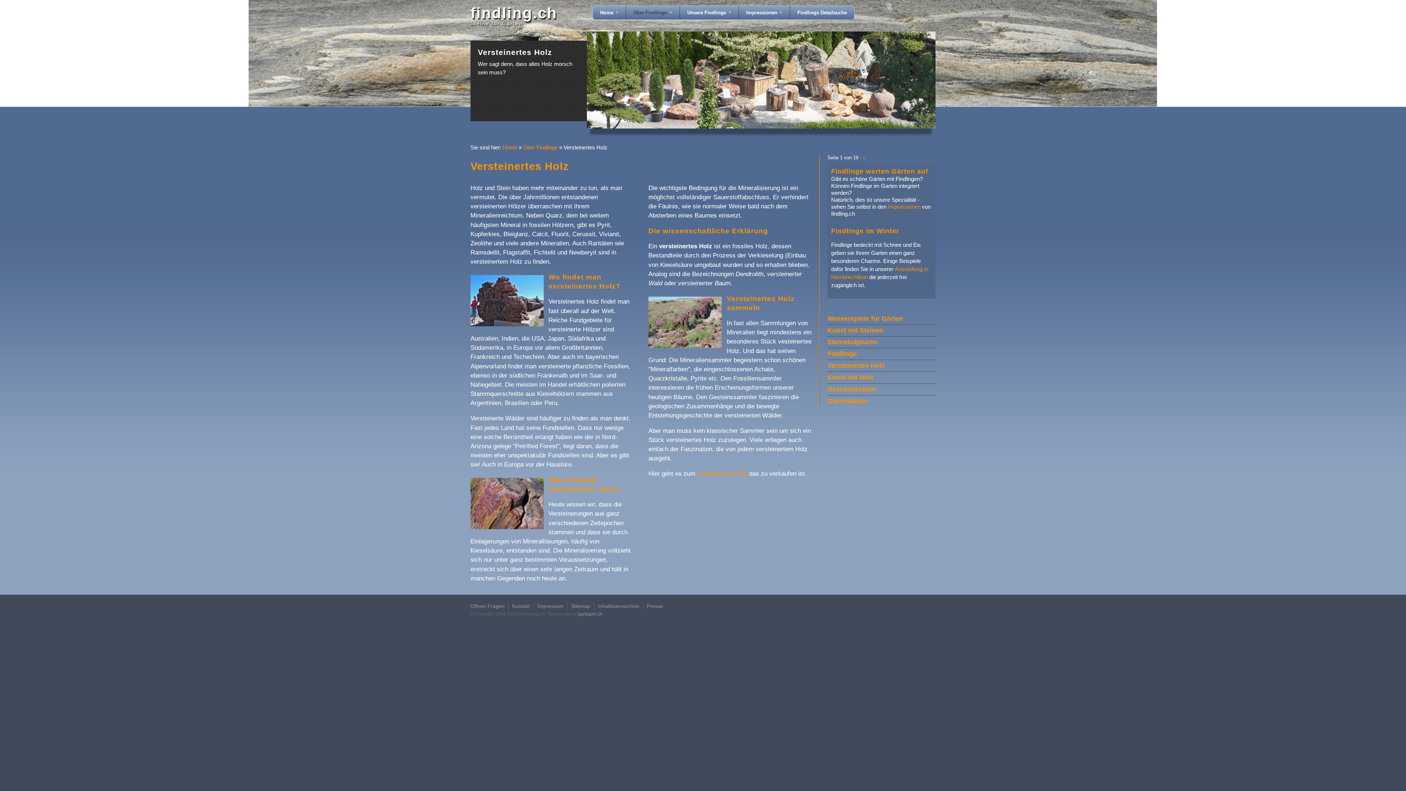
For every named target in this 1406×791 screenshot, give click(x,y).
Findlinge (842, 353)
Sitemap (580, 606)
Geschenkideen (851, 389)
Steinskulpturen (852, 342)
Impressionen (762, 12)
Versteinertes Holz (856, 365)
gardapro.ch (590, 614)
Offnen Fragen (487, 606)
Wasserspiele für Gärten (865, 318)
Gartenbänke (847, 401)
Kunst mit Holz (850, 377)
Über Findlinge (651, 12)
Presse (655, 606)
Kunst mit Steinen (855, 330)
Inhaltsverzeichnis (618, 606)
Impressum (550, 606)
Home (607, 12)
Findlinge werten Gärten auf (879, 171)
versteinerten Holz (722, 473)
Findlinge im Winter (865, 231)
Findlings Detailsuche (822, 12)
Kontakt (521, 606)
